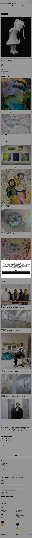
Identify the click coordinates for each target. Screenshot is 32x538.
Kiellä (16, 270)
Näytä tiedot (16, 275)
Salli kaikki (16, 273)
